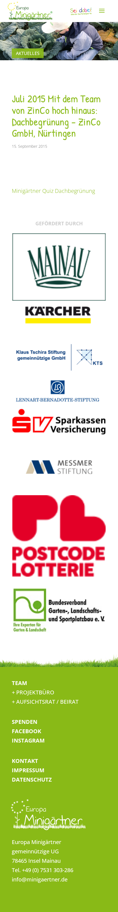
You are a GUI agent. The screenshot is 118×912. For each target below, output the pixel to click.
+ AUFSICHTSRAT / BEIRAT (45, 701)
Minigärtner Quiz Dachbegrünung (53, 191)
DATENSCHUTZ (32, 779)
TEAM (19, 683)
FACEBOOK (26, 731)
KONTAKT (25, 761)
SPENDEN (24, 721)
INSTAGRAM (28, 740)
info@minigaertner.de (40, 879)
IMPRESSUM (28, 770)
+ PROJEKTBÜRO (33, 692)
